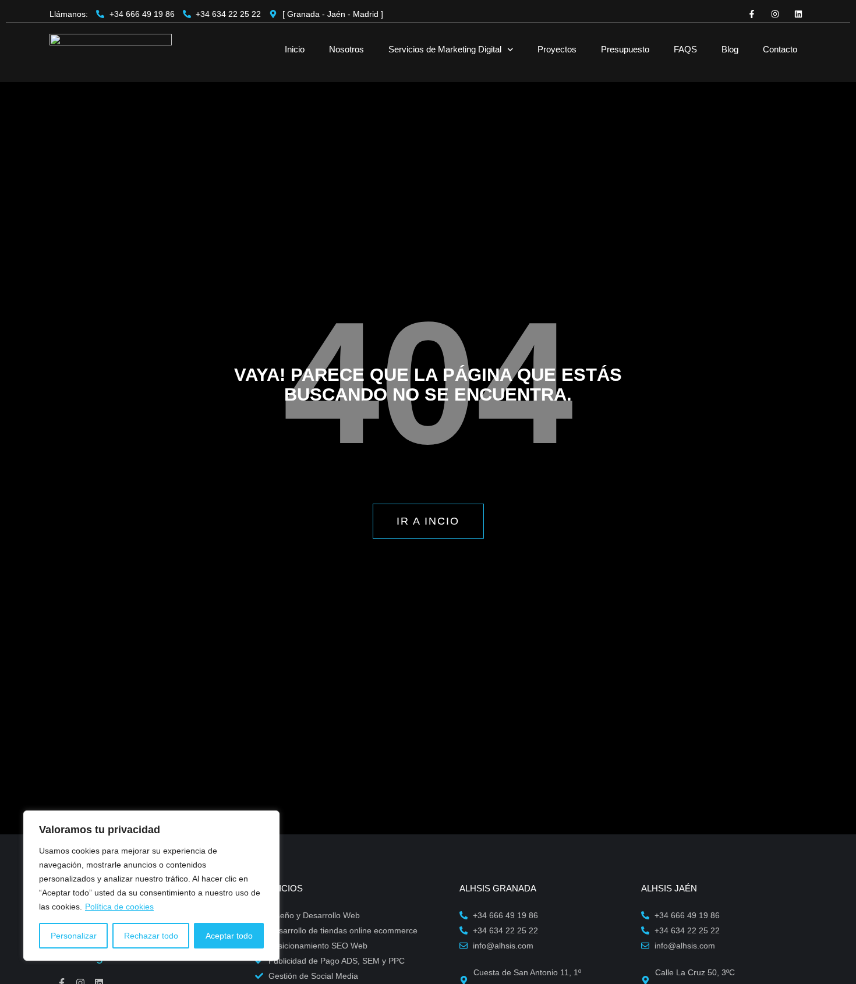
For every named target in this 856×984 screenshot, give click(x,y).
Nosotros (346, 49)
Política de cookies (119, 906)
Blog (729, 49)
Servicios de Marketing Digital (444, 49)
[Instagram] (775, 14)
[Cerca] (267, 820)
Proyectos (556, 49)
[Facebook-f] (752, 14)
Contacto (780, 49)
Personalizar (74, 935)
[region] (151, 885)
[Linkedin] (798, 14)
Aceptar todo (229, 935)
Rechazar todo (151, 935)
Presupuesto (625, 49)
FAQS (685, 49)
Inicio (295, 49)
